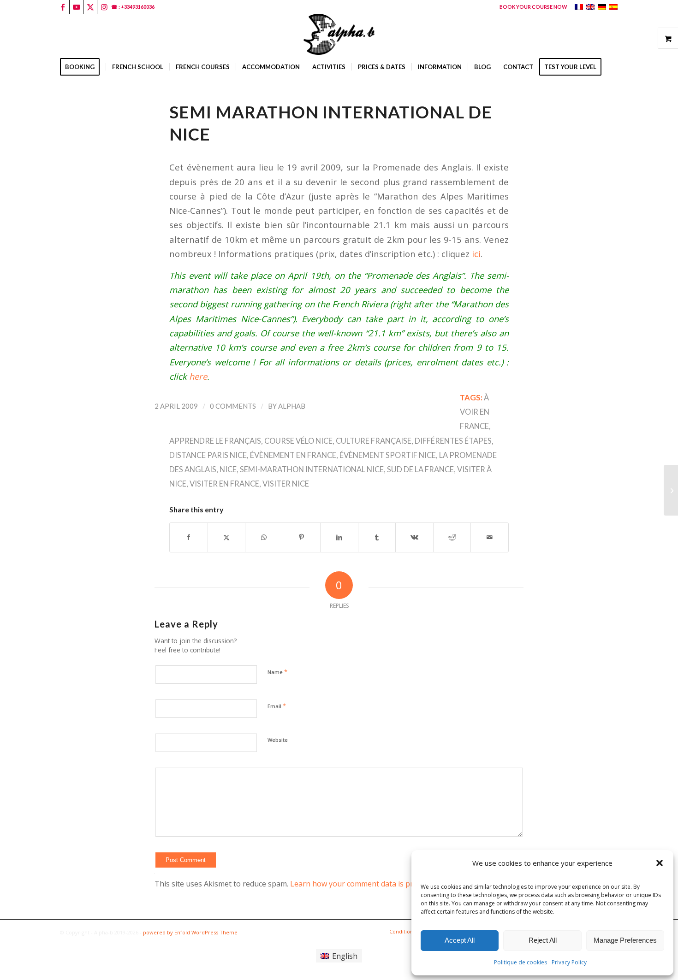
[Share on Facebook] (189, 537)
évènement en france (293, 455)
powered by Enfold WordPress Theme (190, 932)
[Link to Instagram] (104, 7)
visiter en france (224, 483)
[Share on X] (226, 537)
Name (277, 672)
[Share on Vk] (414, 537)
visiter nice (285, 483)
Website (278, 739)
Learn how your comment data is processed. (366, 884)
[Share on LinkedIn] (339, 537)
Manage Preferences (625, 940)
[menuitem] (531, 7)
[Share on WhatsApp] (264, 537)
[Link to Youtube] (76, 7)
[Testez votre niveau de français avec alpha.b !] (671, 490)
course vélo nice (298, 441)
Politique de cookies (520, 962)
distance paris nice (208, 455)
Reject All (543, 940)
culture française (373, 441)
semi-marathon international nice (312, 469)
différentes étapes (453, 441)
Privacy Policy (569, 962)
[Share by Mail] (489, 537)
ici (476, 253)
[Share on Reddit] (452, 537)
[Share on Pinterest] (302, 537)
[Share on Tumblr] (377, 537)
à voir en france (474, 412)
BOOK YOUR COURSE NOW (533, 7)
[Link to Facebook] (62, 7)
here (198, 376)
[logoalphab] (339, 34)
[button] (659, 863)
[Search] (612, 89)
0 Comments (233, 406)
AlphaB (291, 406)
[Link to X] (90, 7)
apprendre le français (215, 441)
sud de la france (420, 469)
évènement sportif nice (387, 455)
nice (228, 469)
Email (277, 706)
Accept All (460, 940)
